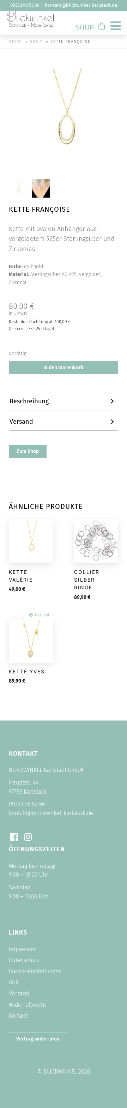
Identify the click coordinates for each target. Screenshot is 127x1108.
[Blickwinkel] (30, 30)
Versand (19, 993)
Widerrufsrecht (27, 1004)
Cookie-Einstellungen (35, 971)
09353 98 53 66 (25, 5)
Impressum (23, 949)
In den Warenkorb (63, 368)
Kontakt (18, 1015)
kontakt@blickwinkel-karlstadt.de (81, 5)
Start (15, 41)
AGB (14, 982)
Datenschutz (24, 960)
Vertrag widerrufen (38, 1039)
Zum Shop (28, 451)
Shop (85, 27)
